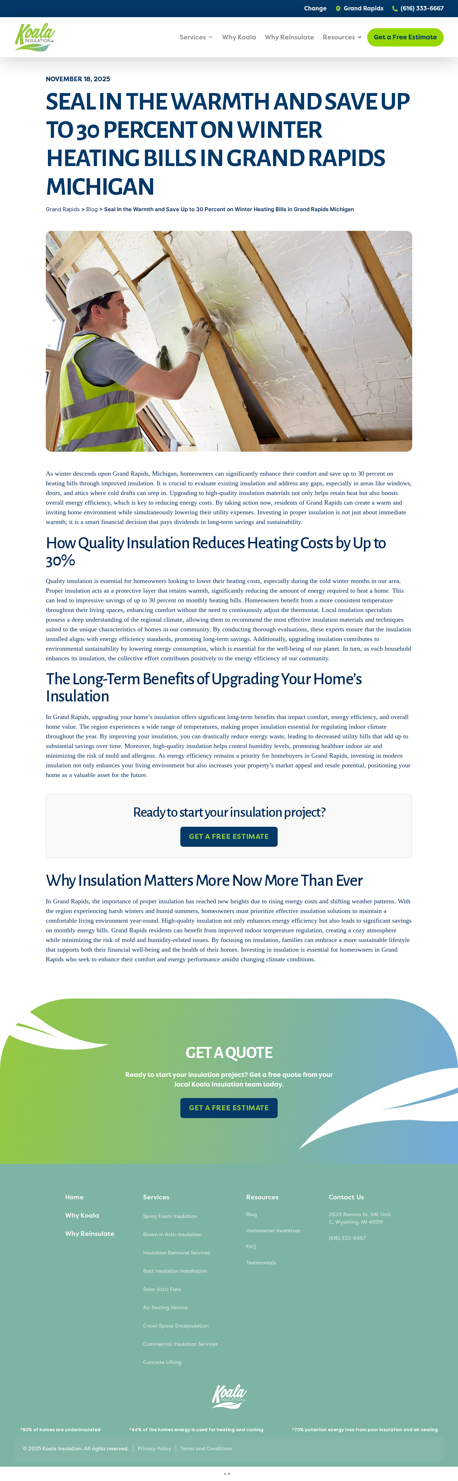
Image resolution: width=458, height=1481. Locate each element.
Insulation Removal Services (176, 1253)
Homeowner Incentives (273, 1231)
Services (156, 1197)
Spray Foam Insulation (170, 1216)
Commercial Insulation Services (180, 1344)
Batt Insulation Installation (175, 1271)
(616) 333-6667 (347, 1238)
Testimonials (261, 1263)
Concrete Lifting (162, 1362)
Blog (92, 209)
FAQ (251, 1247)
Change (315, 8)
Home (74, 1197)
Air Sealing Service (165, 1308)
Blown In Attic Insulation (172, 1235)
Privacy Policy (154, 1449)
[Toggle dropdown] (210, 37)
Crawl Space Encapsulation (176, 1326)
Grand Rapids (63, 209)
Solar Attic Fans (162, 1289)
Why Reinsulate (289, 37)
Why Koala (239, 37)
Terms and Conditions (206, 1449)
